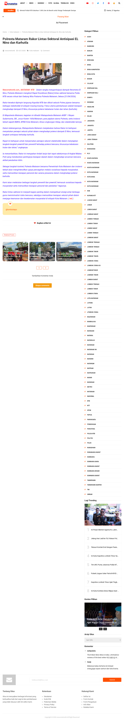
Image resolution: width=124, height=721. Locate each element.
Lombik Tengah (93, 219)
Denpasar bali (92, 93)
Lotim (89, 307)
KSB (88, 191)
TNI (88, 489)
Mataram (90, 345)
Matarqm (90, 363)
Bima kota (91, 74)
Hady (89, 662)
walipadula (91, 651)
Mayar (89, 377)
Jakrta (90, 130)
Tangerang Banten (94, 485)
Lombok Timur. (93, 256)
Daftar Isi (86, 696)
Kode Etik (47, 699)
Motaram (90, 391)
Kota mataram (34, 51)
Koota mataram (93, 167)
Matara (90, 335)
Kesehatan (91, 149)
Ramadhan (91, 447)
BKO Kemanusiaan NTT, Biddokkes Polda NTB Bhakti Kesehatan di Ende (45, 10)
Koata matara (92, 158)
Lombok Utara (92, 261)
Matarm (90, 359)
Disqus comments (42, 285)
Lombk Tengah (92, 233)
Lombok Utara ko (94, 265)
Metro (89, 387)
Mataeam (90, 331)
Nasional (90, 396)
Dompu (89, 97)
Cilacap (90, 83)
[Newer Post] (39, 267)
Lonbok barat (92, 279)
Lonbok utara (92, 293)
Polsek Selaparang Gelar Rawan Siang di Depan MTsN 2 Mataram (42, 256)
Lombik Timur (92, 223)
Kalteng (90, 144)
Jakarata (90, 121)
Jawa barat (91, 135)
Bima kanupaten (93, 69)
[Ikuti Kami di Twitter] (98, 3)
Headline (90, 107)
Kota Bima (91, 177)
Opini (89, 410)
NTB (88, 401)
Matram (90, 368)
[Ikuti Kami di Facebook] (103, 3)
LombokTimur (92, 270)
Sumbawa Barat (93, 466)
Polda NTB (91, 433)
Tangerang (91, 480)
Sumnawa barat (93, 475)
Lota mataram (92, 298)
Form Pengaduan (90, 702)
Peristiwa (91, 429)
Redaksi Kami (88, 707)
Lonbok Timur (92, 289)
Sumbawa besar (93, 471)
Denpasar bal (92, 88)
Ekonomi (90, 102)
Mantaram (91, 326)
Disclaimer (48, 696)
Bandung (90, 46)
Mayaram (90, 382)
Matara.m (91, 340)
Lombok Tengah (93, 247)
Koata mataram (93, 163)
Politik (90, 438)
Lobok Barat (92, 209)
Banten (90, 55)
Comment (46, 51)
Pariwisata (91, 419)
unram (89, 494)
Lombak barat (92, 214)
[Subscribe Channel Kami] (87, 3)
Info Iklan (86, 705)
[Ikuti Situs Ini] (114, 3)
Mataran (90, 354)
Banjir (89, 51)
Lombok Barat (92, 237)
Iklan (89, 116)
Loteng (90, 303)
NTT (88, 405)
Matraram (91, 373)
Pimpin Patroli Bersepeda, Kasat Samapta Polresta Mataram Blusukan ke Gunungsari (13, 255)
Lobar (89, 205)
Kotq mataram (92, 186)
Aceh (89, 37)
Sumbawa (91, 457)
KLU (88, 153)
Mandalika (91, 321)
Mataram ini (92, 349)
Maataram (91, 317)
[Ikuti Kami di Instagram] (92, 3)
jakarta (90, 125)
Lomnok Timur (92, 275)
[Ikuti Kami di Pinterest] (108, 3)
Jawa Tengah (92, 139)
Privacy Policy (49, 705)
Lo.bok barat (92, 200)
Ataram (90, 41)
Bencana (90, 60)
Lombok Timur (92, 251)
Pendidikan (91, 424)
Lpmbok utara (92, 312)
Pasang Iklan (63, 16)
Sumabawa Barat (94, 452)
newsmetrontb (62, 717)
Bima (89, 65)
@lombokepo (11, 209)
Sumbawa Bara (93, 461)
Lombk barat (92, 228)
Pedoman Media (50, 702)
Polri (89, 443)
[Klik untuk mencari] (119, 3)
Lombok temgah (93, 242)
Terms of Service (50, 707)
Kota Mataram (92, 172)
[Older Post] (45, 267)
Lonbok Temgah (93, 284)
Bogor (89, 79)
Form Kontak (88, 699)
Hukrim (90, 111)
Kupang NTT (91, 195)
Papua (89, 415)
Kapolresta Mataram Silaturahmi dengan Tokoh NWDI (67, 256)
